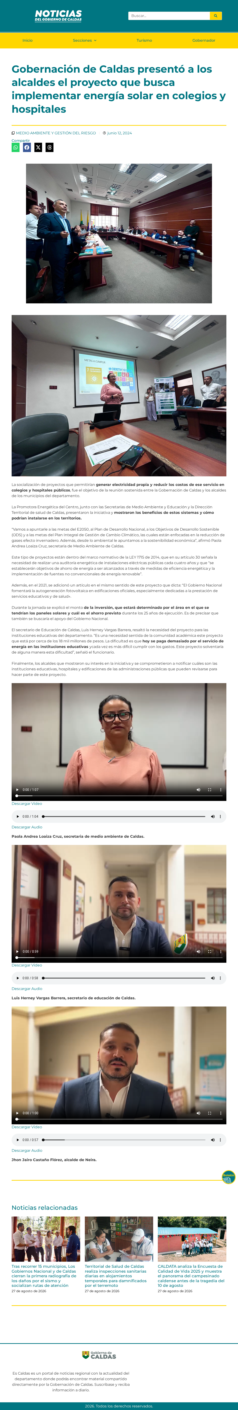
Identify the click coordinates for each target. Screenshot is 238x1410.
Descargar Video (27, 803)
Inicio (28, 40)
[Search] (215, 16)
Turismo (144, 40)
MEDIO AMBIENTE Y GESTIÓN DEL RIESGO (56, 133)
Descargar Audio (27, 827)
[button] (16, 147)
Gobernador (203, 40)
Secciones (82, 40)
